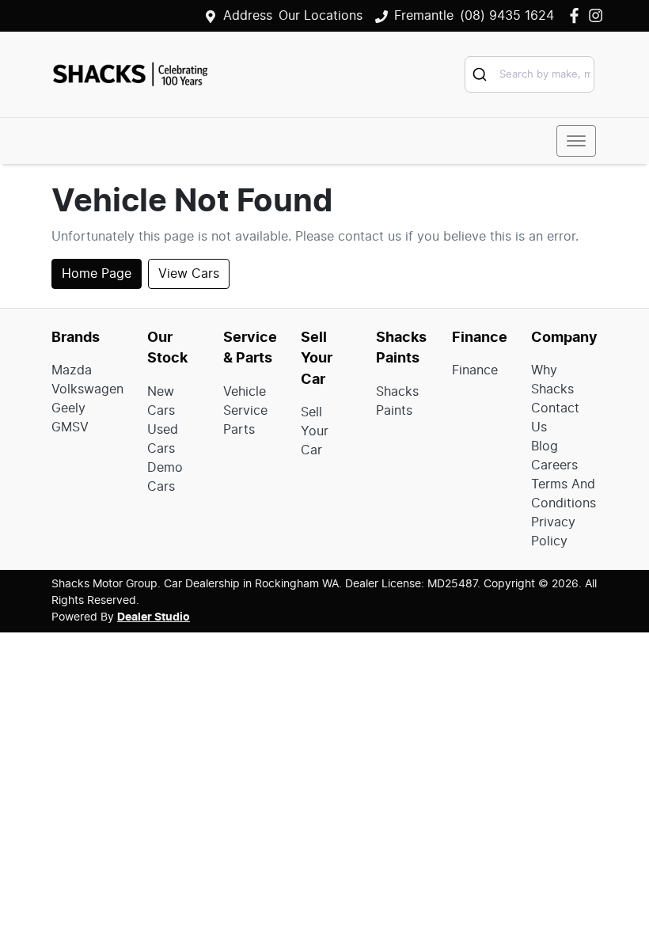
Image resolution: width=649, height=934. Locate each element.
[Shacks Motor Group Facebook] (577, 15)
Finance (475, 370)
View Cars (188, 274)
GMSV (70, 427)
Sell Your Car (314, 431)
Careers (554, 465)
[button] (576, 141)
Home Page (96, 274)
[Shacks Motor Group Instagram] (598, 15)
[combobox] (530, 74)
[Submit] (482, 74)
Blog (544, 446)
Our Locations (320, 15)
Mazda (71, 370)
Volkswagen (87, 389)
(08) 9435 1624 (507, 15)
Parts (239, 429)
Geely (68, 408)
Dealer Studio (153, 617)
